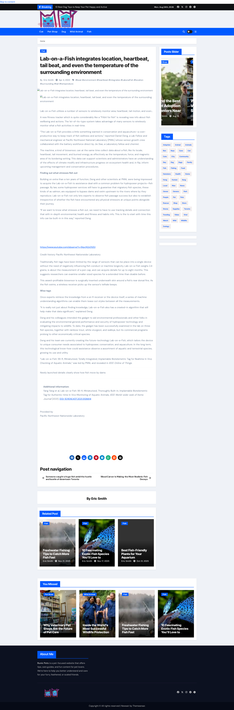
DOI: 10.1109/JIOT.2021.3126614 (75, 398)
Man (173, 186)
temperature (67, 83)
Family (189, 162)
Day (164, 162)
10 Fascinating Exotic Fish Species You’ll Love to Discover (95, 555)
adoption (166, 145)
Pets (182, 197)
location (139, 80)
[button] (195, 31)
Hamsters (167, 174)
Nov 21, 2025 (64, 561)
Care (181, 151)
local (165, 186)
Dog (64, 31)
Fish (89, 31)
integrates (115, 80)
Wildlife (184, 220)
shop (175, 203)
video (177, 215)
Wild (174, 220)
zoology (166, 226)
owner (165, 191)
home (187, 174)
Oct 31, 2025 (143, 561)
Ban (164, 151)
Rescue (166, 203)
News (182, 186)
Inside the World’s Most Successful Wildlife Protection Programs (96, 630)
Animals (188, 145)
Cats (165, 156)
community (183, 156)
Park (185, 191)
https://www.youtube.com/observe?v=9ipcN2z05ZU (67, 247)
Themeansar (139, 705)
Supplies (176, 209)
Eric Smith (49, 80)
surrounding (48, 83)
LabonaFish (127, 80)
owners (176, 191)
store (184, 203)
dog (172, 162)
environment (90, 80)
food (183, 168)
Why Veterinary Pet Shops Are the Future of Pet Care (177, 111)
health (178, 174)
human (174, 180)
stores (165, 209)
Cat (41, 31)
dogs (180, 162)
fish (164, 168)
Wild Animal (76, 31)
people (165, 197)
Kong (184, 180)
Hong (165, 180)
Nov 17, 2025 (103, 561)
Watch (165, 220)
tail (57, 83)
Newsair (125, 705)
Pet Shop (53, 31)
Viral (185, 215)
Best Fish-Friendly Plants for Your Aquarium (134, 553)
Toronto (187, 209)
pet (174, 197)
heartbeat (103, 80)
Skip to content (7, 1)
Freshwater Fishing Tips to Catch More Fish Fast (56, 553)
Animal (178, 145)
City (173, 156)
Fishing (173, 168)
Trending (166, 215)
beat (79, 80)
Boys (172, 151)
